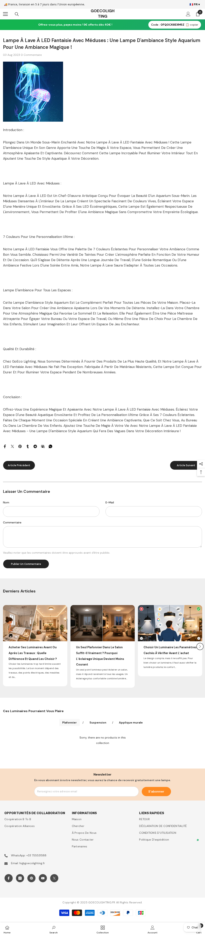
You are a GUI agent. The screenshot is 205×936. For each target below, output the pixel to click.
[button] (200, 646)
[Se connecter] (188, 14)
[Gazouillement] (12, 446)
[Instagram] (20, 878)
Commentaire (12, 522)
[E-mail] (43, 446)
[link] (53, 929)
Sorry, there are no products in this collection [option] (102, 740)
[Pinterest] (20, 446)
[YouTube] (43, 878)
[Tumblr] (27, 446)
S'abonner (156, 791)
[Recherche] (16, 14)
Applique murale (131, 722)
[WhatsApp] (50, 446)
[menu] (5, 14)
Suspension (97, 722)
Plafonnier (69, 722)
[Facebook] (5, 446)
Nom (6, 502)
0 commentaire (31, 55)
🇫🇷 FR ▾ (195, 4)
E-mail (110, 502)
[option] (35, 645)
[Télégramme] (35, 446)
